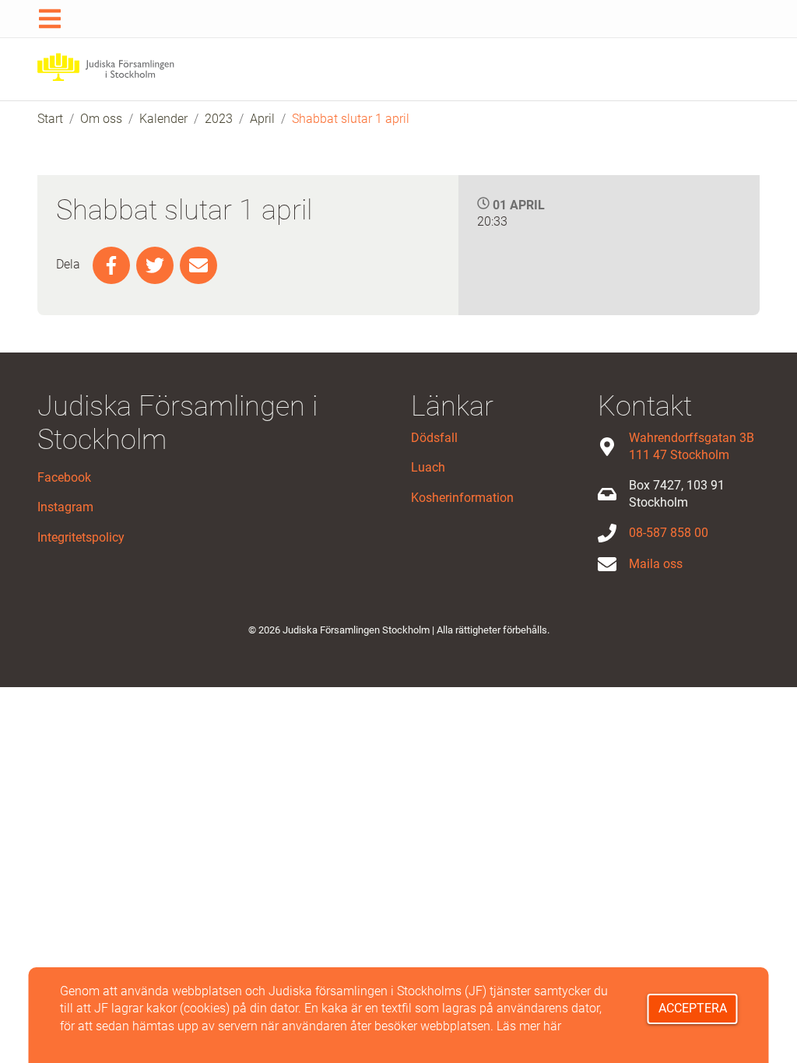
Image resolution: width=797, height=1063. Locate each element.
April (262, 118)
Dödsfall (434, 437)
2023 (219, 118)
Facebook (64, 477)
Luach (428, 467)
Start (50, 118)
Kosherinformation (462, 497)
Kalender (163, 118)
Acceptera (692, 1008)
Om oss (101, 118)
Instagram (65, 507)
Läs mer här (529, 1026)
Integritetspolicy (81, 537)
